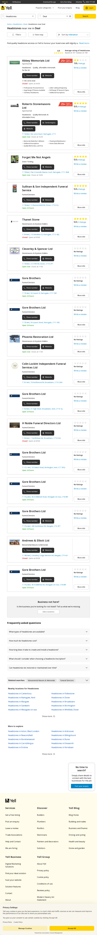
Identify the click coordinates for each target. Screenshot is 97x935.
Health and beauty (77, 841)
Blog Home (74, 815)
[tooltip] (70, 16)
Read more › (84, 43)
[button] (32, 16)
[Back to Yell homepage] (7, 8)
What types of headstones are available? (27, 631)
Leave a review (11, 828)
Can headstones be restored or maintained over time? (33, 667)
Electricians (42, 835)
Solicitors (41, 848)
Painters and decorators (47, 841)
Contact (8, 893)
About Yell (41, 864)
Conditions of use (45, 883)
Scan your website (13, 880)
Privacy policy (43, 870)
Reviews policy (43, 890)
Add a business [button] (48, 612)
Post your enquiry (65, 8)
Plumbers (41, 821)
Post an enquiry (12, 821)
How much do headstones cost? (23, 640)
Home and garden (77, 848)
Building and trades (77, 821)
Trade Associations (13, 835)
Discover (42, 808)
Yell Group (43, 856)
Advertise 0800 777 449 (85, 2)
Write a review (80, 67)
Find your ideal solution (15, 873)
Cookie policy (43, 877)
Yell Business (16, 2)
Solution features (13, 886)
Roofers (40, 828)
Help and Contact (13, 841)
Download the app (49, 2)
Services (10, 808)
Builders (40, 815)
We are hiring (11, 848)
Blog (78, 8)
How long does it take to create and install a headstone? (34, 649)
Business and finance (78, 828)
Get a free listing (65, 2)
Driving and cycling (77, 835)
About (8, 900)
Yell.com (5, 2)
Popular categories (43, 8)
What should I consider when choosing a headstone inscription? (37, 658)
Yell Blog (74, 808)
